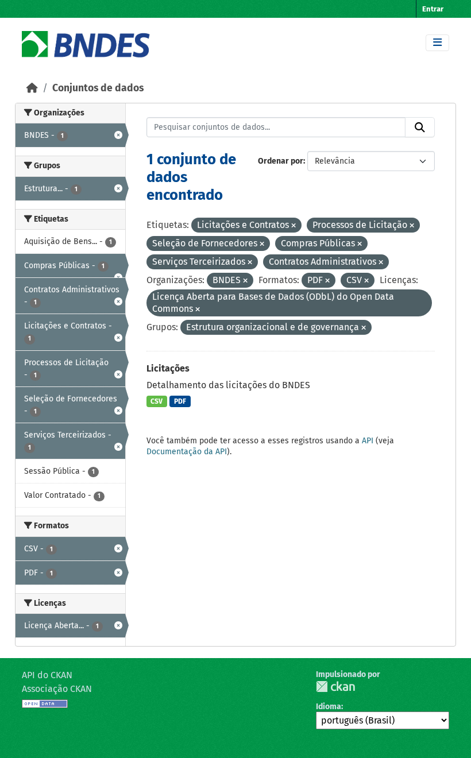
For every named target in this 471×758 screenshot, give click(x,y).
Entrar (432, 9)
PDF (180, 401)
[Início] (32, 88)
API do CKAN (47, 675)
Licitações (168, 368)
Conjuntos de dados (98, 88)
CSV (156, 401)
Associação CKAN (57, 688)
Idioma (328, 706)
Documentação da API (186, 452)
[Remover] (293, 226)
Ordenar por (280, 161)
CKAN (335, 686)
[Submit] (420, 127)
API (367, 441)
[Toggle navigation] (437, 42)
